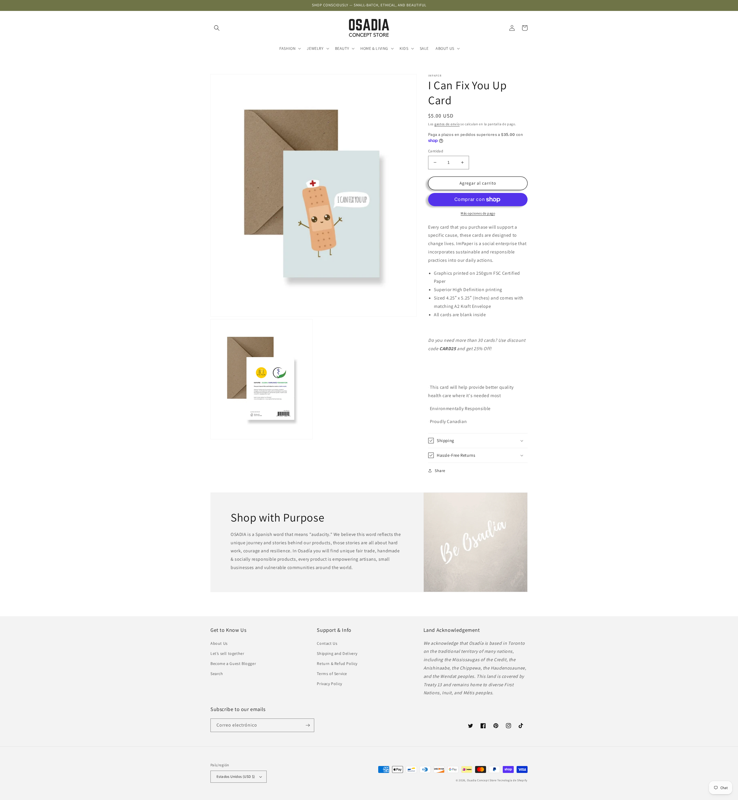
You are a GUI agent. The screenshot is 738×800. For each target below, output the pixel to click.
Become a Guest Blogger (233, 663)
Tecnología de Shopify (512, 780)
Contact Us (327, 643)
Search (216, 673)
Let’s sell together (227, 653)
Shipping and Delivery (337, 653)
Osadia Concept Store (482, 780)
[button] (216, 28)
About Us (219, 643)
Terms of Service (332, 673)
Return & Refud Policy (337, 663)
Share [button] (440, 470)
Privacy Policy (329, 683)
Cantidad (435, 151)
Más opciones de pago (478, 213)
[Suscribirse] (307, 725)
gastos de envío (447, 124)
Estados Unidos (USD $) (235, 776)
